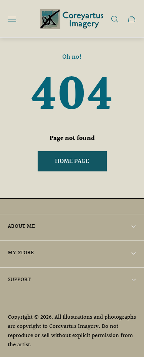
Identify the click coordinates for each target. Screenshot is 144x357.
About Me (21, 226)
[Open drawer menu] (11, 19)
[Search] (114, 19)
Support (19, 279)
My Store (21, 252)
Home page (72, 161)
